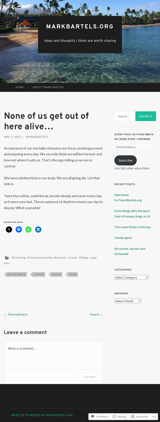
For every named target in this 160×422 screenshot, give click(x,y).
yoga (93, 257)
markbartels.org (80, 27)
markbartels (37, 136)
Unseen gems (123, 237)
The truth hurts (16, 314)
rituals (72, 257)
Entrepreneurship (40, 257)
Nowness (60, 257)
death (56, 274)
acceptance (16, 274)
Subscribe (125, 160)
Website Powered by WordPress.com (42, 415)
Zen (6, 263)
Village (83, 257)
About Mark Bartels (48, 87)
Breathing (19, 257)
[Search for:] (135, 116)
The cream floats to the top (132, 227)
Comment (89, 376)
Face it (96, 314)
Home (20, 87)
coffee (39, 274)
